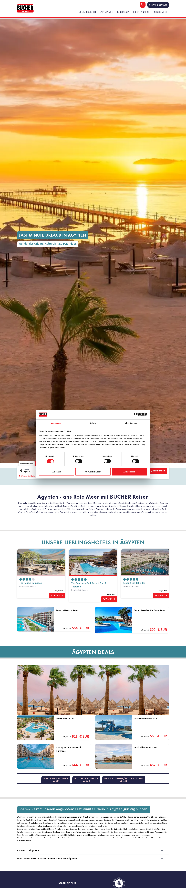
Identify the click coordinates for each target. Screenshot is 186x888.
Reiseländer (160, 11)
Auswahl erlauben (93, 472)
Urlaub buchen (87, 11)
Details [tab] (93, 423)
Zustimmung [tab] (55, 423)
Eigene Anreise (141, 11)
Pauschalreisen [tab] (26, 463)
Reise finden (159, 470)
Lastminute (106, 11)
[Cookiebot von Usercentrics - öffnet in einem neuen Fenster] (136, 414)
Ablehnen (56, 472)
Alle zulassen (129, 472)
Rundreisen (122, 11)
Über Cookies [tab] (131, 423)
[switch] (78, 461)
